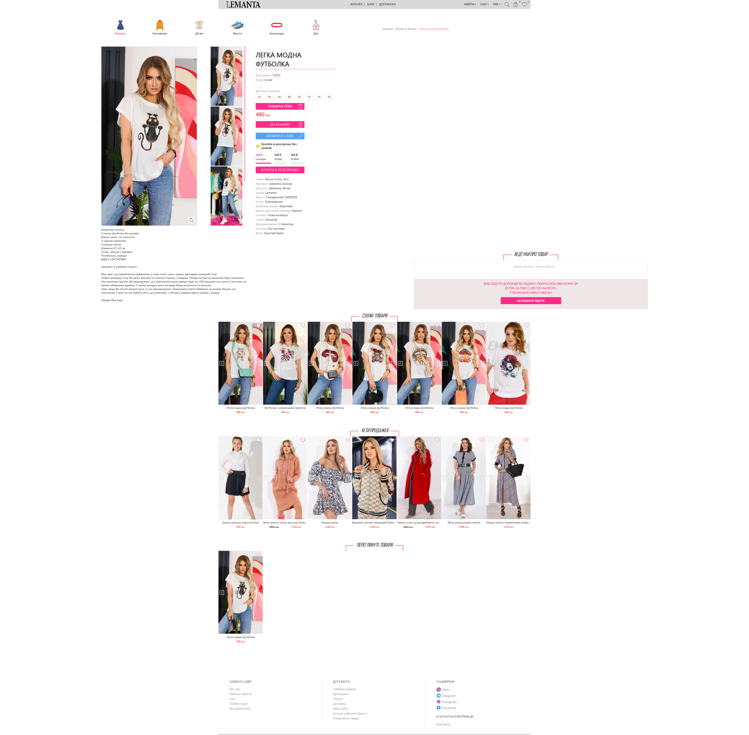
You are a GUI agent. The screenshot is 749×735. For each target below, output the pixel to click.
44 (269, 97)
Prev (223, 323)
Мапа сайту (340, 708)
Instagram (449, 702)
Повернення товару (346, 718)
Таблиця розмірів (344, 689)
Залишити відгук (531, 301)
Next (257, 323)
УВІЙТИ (470, 4)
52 (309, 97)
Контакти (443, 724)
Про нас (234, 689)
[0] (524, 6)
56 (329, 97)
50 (299, 97)
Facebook (449, 708)
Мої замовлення (239, 708)
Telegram (449, 696)
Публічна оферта (240, 694)
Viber (446, 689)
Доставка (339, 703)
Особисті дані (238, 703)
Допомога (387, 4)
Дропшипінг (341, 694)
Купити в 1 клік (280, 136)
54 (319, 97)
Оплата (338, 698)
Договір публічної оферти (350, 713)
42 (259, 97)
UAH (484, 4)
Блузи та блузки (406, 29)
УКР (497, 4)
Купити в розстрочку (280, 170)
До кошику (280, 124)
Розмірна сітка (280, 106)
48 (289, 97)
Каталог (357, 4)
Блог (370, 4)
